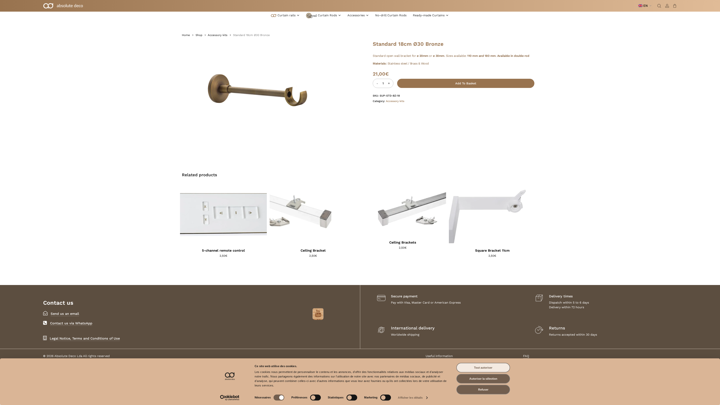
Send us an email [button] (65, 314)
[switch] (315, 397)
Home (186, 35)
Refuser (483, 389)
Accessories (356, 15)
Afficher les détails (410, 397)
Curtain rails (287, 15)
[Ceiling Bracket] (313, 214)
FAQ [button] (526, 356)
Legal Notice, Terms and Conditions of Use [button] (85, 338)
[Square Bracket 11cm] (492, 214)
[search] (659, 6)
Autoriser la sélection (483, 378)
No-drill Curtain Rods (390, 15)
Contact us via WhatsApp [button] (71, 323)
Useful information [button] (439, 356)
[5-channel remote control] (223, 214)
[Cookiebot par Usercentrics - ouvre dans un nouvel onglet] (229, 397)
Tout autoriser (483, 367)
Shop (199, 35)
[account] (667, 6)
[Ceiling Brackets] (402, 210)
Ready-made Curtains (429, 15)
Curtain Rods (327, 15)
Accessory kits (217, 35)
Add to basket (465, 83)
